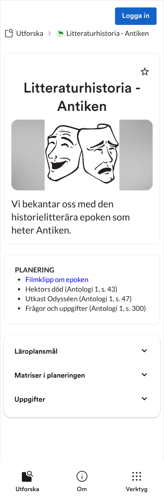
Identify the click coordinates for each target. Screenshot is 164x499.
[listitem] (27, 483)
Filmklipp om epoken (56, 279)
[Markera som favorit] (145, 71)
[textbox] (82, 289)
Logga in (136, 16)
